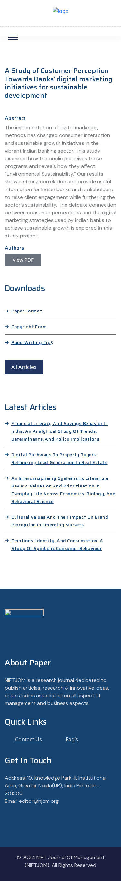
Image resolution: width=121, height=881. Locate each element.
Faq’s (72, 739)
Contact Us (28, 739)
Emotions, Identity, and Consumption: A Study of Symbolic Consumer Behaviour (57, 544)
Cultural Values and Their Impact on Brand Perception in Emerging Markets (59, 521)
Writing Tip (37, 342)
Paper (17, 342)
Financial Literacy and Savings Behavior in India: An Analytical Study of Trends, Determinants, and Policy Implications (59, 431)
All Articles (23, 367)
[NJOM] (61, 10)
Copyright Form (29, 326)
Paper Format (26, 310)
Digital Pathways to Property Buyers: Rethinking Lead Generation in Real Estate (59, 458)
